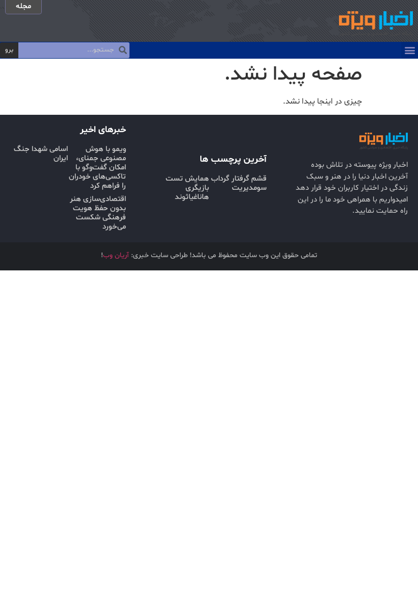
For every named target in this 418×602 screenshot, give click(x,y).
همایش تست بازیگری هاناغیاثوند (187, 188)
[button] (409, 50)
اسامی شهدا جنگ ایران (41, 154)
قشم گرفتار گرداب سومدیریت (239, 183)
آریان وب (116, 255)
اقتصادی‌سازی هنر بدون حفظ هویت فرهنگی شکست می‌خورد (98, 213)
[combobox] (73, 50)
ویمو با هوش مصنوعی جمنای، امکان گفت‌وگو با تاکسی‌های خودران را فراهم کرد (97, 167)
